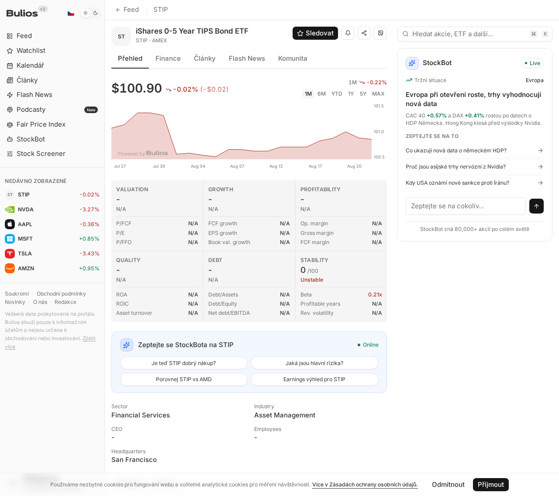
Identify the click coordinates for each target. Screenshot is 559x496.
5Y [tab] (363, 93)
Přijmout (491, 484)
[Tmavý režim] (90, 13)
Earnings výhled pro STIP (314, 379)
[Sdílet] (364, 33)
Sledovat (320, 33)
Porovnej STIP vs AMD (184, 379)
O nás (40, 302)
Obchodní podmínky (61, 293)
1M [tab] (308, 93)
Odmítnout (448, 484)
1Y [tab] (351, 93)
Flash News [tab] (247, 58)
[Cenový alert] (347, 33)
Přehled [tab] (130, 58)
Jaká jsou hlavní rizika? (314, 363)
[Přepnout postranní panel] (104, 248)
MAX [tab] (378, 93)
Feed (131, 9)
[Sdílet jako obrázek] (380, 33)
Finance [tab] (168, 58)
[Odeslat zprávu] (536, 206)
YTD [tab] (336, 93)
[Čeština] (70, 13)
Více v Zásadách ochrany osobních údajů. (365, 484)
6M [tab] (321, 93)
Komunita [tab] (292, 58)
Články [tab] (205, 58)
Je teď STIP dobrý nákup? (184, 363)
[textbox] (466, 206)
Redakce (65, 302)
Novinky (15, 302)
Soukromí (17, 293)
